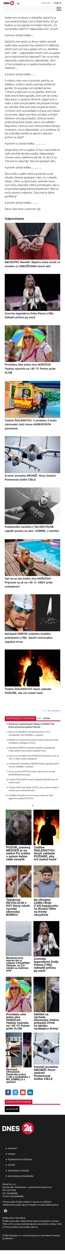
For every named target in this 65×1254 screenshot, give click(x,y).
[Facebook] (8, 1092)
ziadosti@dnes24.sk (49, 1204)
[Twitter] (15, 1092)
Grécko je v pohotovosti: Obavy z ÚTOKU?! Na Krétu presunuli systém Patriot (31, 725)
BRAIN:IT (9, 1238)
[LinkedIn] (30, 1092)
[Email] (22, 1092)
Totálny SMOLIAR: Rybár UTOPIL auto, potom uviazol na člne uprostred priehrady (33, 789)
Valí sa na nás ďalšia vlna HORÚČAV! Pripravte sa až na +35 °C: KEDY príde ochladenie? (34, 757)
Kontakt (12, 1148)
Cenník (11, 1154)
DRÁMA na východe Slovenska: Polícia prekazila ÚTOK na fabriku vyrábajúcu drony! (34, 741)
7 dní (38, 718)
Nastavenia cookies (18, 1170)
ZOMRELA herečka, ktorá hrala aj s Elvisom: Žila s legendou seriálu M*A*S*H (31, 797)
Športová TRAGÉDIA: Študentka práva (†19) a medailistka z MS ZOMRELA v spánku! (29, 733)
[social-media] (4, 1211)
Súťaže (11, 1165)
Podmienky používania (19, 1159)
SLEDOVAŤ (12, 1109)
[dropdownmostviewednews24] (32, 806)
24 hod (46, 718)
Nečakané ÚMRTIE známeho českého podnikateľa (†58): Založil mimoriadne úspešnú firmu (32, 749)
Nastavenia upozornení (20, 1176)
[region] (18, 3)
